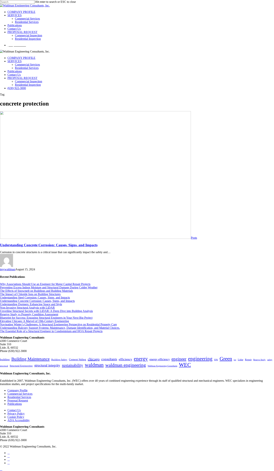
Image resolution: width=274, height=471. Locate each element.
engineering (200, 359)
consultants (109, 359)
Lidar (240, 359)
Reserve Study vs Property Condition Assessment (29, 314)
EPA (216, 360)
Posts (194, 237)
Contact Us (14, 74)
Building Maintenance (30, 358)
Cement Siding (77, 359)
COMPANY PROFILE (21, 57)
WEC (185, 365)
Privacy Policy (16, 413)
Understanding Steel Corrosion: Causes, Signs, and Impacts (35, 297)
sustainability (72, 365)
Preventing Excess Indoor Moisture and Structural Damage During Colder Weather (48, 287)
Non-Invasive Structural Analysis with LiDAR (27, 307)
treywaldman (7, 269)
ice (235, 360)
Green (226, 359)
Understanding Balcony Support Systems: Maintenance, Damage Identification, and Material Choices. (60, 327)
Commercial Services (27, 64)
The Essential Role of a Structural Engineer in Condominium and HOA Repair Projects (51, 331)
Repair (248, 359)
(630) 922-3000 (16, 88)
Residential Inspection (28, 84)
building (5, 359)
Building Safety (59, 359)
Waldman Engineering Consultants (162, 366)
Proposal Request (17, 400)
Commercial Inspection (28, 81)
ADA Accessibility (18, 420)
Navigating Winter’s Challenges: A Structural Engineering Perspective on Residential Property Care (58, 324)
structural (4, 366)
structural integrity (47, 365)
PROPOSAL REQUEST (22, 78)
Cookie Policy (15, 417)
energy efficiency (159, 359)
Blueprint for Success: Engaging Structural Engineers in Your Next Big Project (46, 317)
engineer (178, 358)
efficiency (125, 359)
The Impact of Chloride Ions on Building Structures (30, 294)
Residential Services (27, 68)
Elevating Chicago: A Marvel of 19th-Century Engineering (34, 321)
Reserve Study (259, 360)
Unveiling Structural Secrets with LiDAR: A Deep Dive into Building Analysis (46, 311)
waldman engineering (125, 364)
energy (141, 359)
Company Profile (17, 390)
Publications (14, 71)
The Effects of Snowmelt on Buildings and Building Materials (36, 290)
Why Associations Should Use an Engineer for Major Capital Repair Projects (45, 284)
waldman (94, 365)
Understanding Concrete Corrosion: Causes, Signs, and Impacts (48, 245)
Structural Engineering (21, 366)
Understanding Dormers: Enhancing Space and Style (31, 304)
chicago (94, 359)
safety (269, 360)
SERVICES (14, 61)
